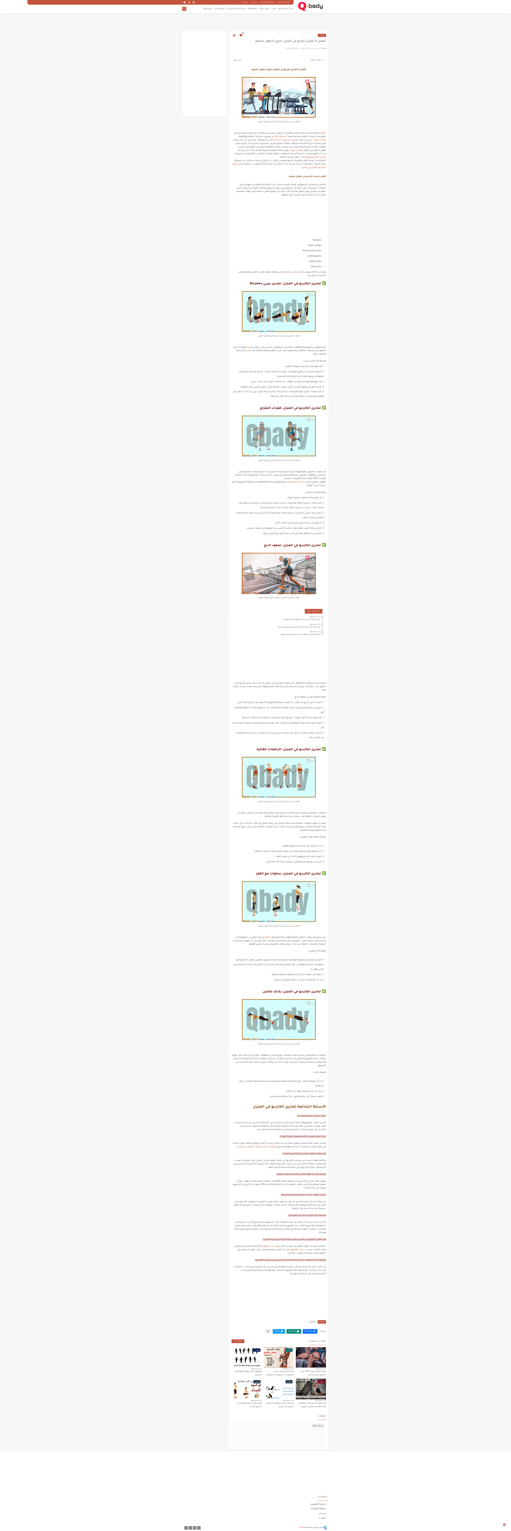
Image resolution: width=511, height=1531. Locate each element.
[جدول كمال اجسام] (199, 1528)
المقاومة (305, 157)
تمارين (273, 9)
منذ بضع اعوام (314, 617)
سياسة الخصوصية (267, 2)
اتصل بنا (245, 2)
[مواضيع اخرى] (186, 1528)
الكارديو (321, 133)
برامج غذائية (264, 9)
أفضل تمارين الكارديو (293, 272)
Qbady (301, 1527)
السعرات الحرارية (282, 140)
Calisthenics (253, 9)
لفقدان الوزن (319, 140)
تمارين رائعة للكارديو (295, 482)
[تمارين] (194, 1528)
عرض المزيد (238, 1341)
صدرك (248, 350)
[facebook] (189, 2)
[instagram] (193, 2)
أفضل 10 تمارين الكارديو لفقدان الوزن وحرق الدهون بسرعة (299, 627)
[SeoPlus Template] (325, 1527)
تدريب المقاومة (269, 1246)
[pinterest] (184, 2)
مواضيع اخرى (219, 9)
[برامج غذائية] (190, 1528)
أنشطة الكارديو (279, 136)
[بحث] (184, 9)
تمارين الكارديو (318, 157)
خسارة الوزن (207, 9)
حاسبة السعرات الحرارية (236, 9)
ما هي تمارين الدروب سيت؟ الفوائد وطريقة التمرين (301, 619)
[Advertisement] (255, 22)
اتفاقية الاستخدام (284, 2)
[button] (310, 1331)
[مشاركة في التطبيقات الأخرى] (268, 1331)
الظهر (267, 937)
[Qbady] (312, 6)
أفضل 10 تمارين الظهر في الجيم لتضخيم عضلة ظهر (300, 634)
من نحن (254, 2)
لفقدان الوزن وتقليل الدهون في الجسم (256, 1147)
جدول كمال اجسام (285, 9)
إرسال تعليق (318, 1426)
